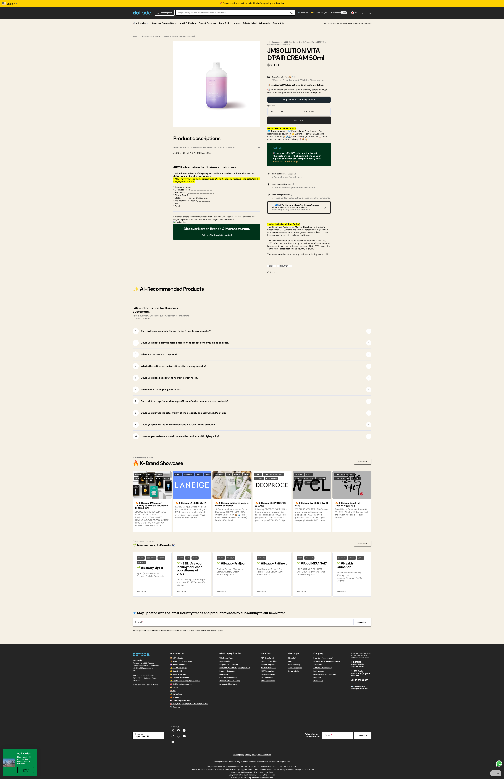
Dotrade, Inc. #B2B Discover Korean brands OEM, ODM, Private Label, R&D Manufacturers (146, 665)
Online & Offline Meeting (229, 681)
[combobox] (235, 13)
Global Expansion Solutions (324, 674)
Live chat (292, 658)
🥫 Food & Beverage (178, 668)
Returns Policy (294, 671)
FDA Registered (267, 658)
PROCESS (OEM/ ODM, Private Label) (234, 668)
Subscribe (363, 735)
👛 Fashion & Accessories (180, 684)
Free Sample (224, 661)
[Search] (292, 13)
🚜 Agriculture (176, 694)
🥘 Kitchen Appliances (179, 677)
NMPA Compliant (268, 671)
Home (135, 36)
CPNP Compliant (268, 674)
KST (140, 678)
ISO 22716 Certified (269, 661)
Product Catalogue (227, 671)
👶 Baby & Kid (176, 671)
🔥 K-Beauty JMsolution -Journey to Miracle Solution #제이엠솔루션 (151, 505)
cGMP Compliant (268, 664)
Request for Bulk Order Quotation (299, 99)
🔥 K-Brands (175, 697)
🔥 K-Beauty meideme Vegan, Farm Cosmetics (231, 504)
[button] (362, 13)
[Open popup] (295, 77)
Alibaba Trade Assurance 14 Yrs (326, 661)
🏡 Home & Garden (178, 674)
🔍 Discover (175, 707)
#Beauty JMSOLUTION (151, 36)
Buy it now (298, 120)
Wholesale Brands (226, 658)
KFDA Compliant (268, 681)
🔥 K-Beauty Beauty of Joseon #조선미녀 (347, 504)
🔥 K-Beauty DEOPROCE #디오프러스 (271, 504)
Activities (317, 664)
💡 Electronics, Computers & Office (185, 681)
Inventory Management (323, 658)
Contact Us (318, 681)
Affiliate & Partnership (322, 668)
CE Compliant (267, 677)
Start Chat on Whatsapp (285, 161)
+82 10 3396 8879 (364, 23)
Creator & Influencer (228, 677)
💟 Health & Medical (178, 664)
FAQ (290, 661)
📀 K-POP (174, 687)
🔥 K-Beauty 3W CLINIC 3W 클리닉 (311, 504)
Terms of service (295, 668)
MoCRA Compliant (268, 668)
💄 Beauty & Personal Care (181, 661)
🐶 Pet (172, 691)
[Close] (34, 751)
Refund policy (238, 755)
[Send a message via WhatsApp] (499, 763)
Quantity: (271, 106)
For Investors (318, 671)
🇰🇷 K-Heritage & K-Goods (180, 700)
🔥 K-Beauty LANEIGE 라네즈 (191, 503)
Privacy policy (250, 755)
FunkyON (317, 677)
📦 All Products (176, 658)
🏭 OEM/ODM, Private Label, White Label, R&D (189, 704)
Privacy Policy (294, 664)
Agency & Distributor (228, 684)
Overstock (223, 674)
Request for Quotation (228, 664)
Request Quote (25, 770)
